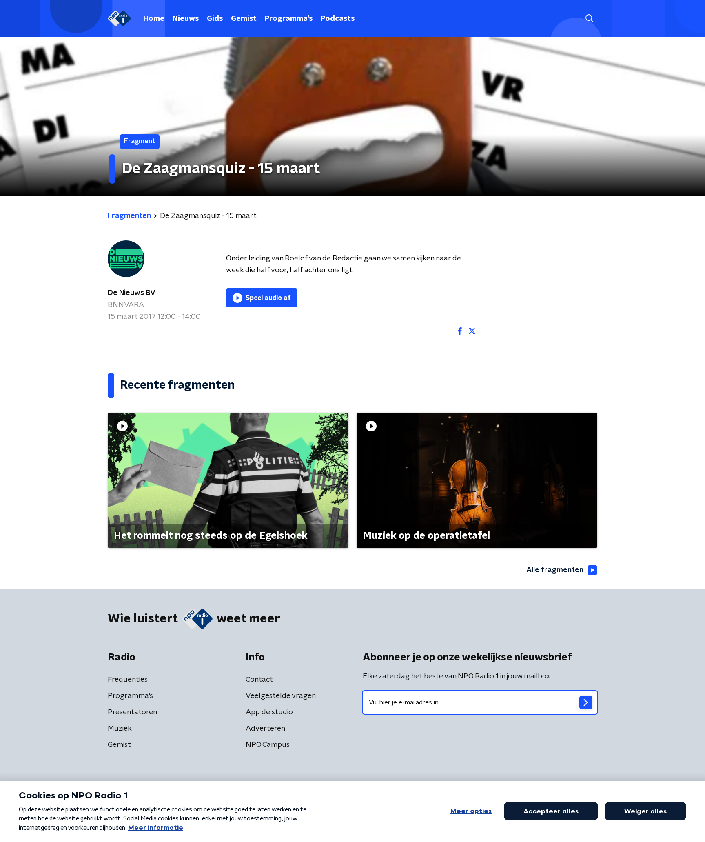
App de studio (269, 712)
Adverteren (265, 728)
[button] (589, 18)
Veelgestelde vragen (281, 696)
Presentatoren (132, 712)
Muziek (120, 728)
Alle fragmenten (554, 570)
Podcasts (338, 18)
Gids (215, 18)
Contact (259, 679)
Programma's (289, 18)
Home (153, 18)
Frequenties (128, 679)
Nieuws (186, 18)
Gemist (244, 18)
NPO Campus (268, 745)
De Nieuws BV (131, 293)
